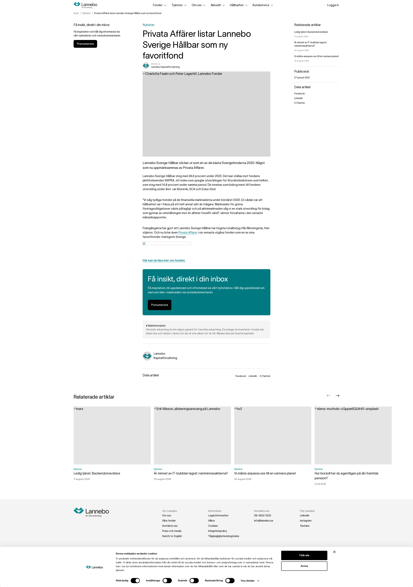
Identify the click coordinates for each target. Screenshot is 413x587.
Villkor (211, 520)
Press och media (171, 530)
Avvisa (304, 566)
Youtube (304, 525)
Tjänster (177, 5)
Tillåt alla (304, 555)
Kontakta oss (170, 525)
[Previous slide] (328, 395)
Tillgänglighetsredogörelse (223, 536)
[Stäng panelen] (334, 552)
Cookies (213, 525)
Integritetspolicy (217, 530)
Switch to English (172, 536)
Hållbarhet (237, 5)
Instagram (306, 520)
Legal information (218, 515)
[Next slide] (337, 395)
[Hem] (86, 5)
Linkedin (304, 515)
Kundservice (261, 5)
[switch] (167, 580)
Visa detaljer (248, 580)
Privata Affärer (187, 232)
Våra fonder (169, 520)
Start (76, 13)
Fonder (157, 5)
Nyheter (86, 13)
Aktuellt (216, 5)
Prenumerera (85, 43)
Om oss (197, 5)
